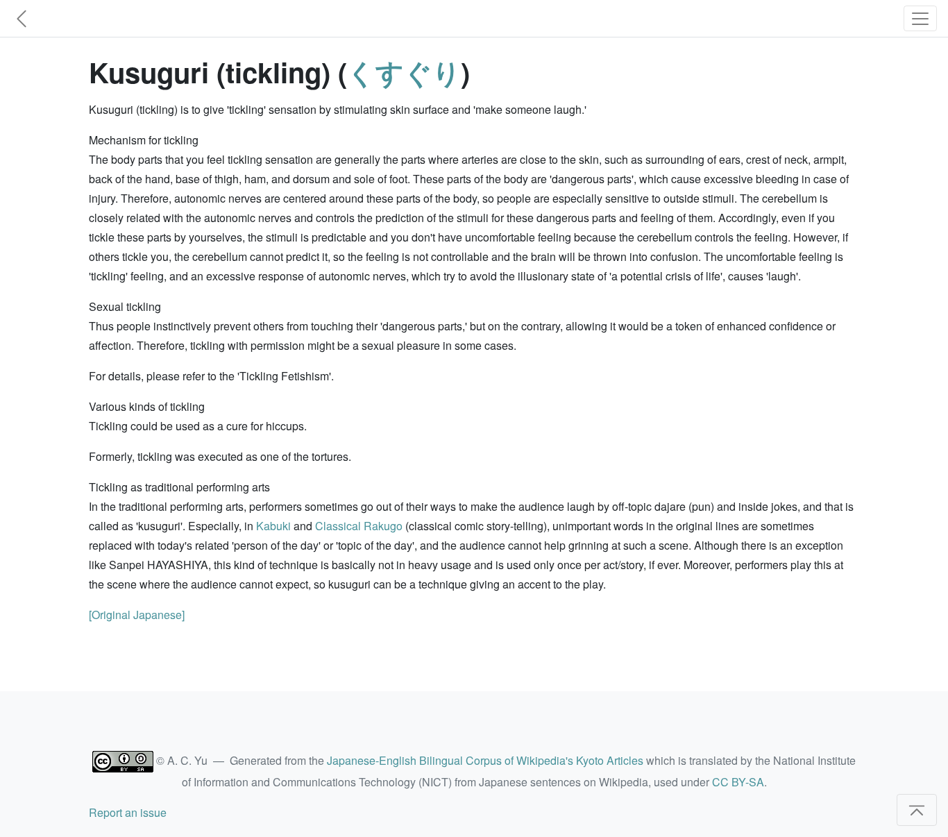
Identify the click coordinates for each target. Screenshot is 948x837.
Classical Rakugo (359, 526)
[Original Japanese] (137, 615)
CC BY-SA (738, 782)
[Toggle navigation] (920, 18)
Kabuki (273, 526)
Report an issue (128, 812)
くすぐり (404, 72)
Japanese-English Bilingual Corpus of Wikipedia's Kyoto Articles (485, 760)
